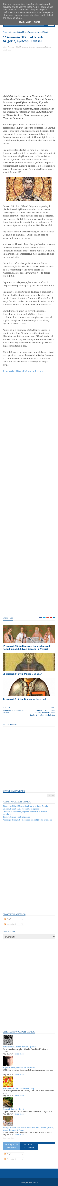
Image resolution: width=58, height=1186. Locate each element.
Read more (19, 1054)
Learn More (25, 22)
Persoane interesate (29, 1146)
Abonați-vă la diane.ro (11, 1146)
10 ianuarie (23, 47)
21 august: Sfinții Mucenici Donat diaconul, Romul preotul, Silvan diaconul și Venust (27, 647)
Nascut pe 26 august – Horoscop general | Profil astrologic (27, 820)
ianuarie (39, 47)
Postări (9, 919)
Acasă (5, 32)
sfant (5, 50)
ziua (9, 50)
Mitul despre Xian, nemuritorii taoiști (19, 1088)
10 (17, 47)
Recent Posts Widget (8, 1138)
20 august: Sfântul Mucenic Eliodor (22, 673)
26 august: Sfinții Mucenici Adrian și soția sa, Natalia (25, 806)
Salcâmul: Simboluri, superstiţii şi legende (21, 809)
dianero (32, 47)
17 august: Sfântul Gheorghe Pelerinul (24, 699)
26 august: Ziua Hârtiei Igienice (16, 817)
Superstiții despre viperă (13, 1109)
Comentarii (11, 924)
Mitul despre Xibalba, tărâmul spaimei (19, 1047)
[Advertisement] (26, 74)
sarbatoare (47, 47)
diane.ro (35, 1183)
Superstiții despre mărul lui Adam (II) (19, 1067)
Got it (37, 22)
